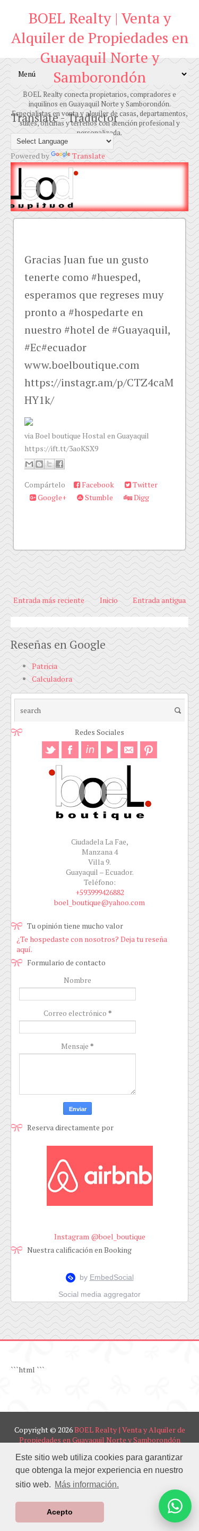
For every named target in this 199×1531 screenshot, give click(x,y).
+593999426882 (99, 892)
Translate (88, 156)
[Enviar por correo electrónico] (29, 464)
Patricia (44, 666)
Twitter (144, 484)
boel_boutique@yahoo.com (99, 902)
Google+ (51, 497)
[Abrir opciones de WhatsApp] (175, 1505)
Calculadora (52, 679)
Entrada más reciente (48, 600)
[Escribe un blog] (39, 464)
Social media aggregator (99, 1294)
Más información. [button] (87, 1484)
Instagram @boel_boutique (99, 1236)
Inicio (109, 600)
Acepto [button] (60, 1512)
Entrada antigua (159, 600)
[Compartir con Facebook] (59, 464)
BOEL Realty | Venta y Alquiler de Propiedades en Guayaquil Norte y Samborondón (99, 47)
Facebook (97, 484)
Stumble (98, 497)
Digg (140, 497)
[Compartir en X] (49, 464)
